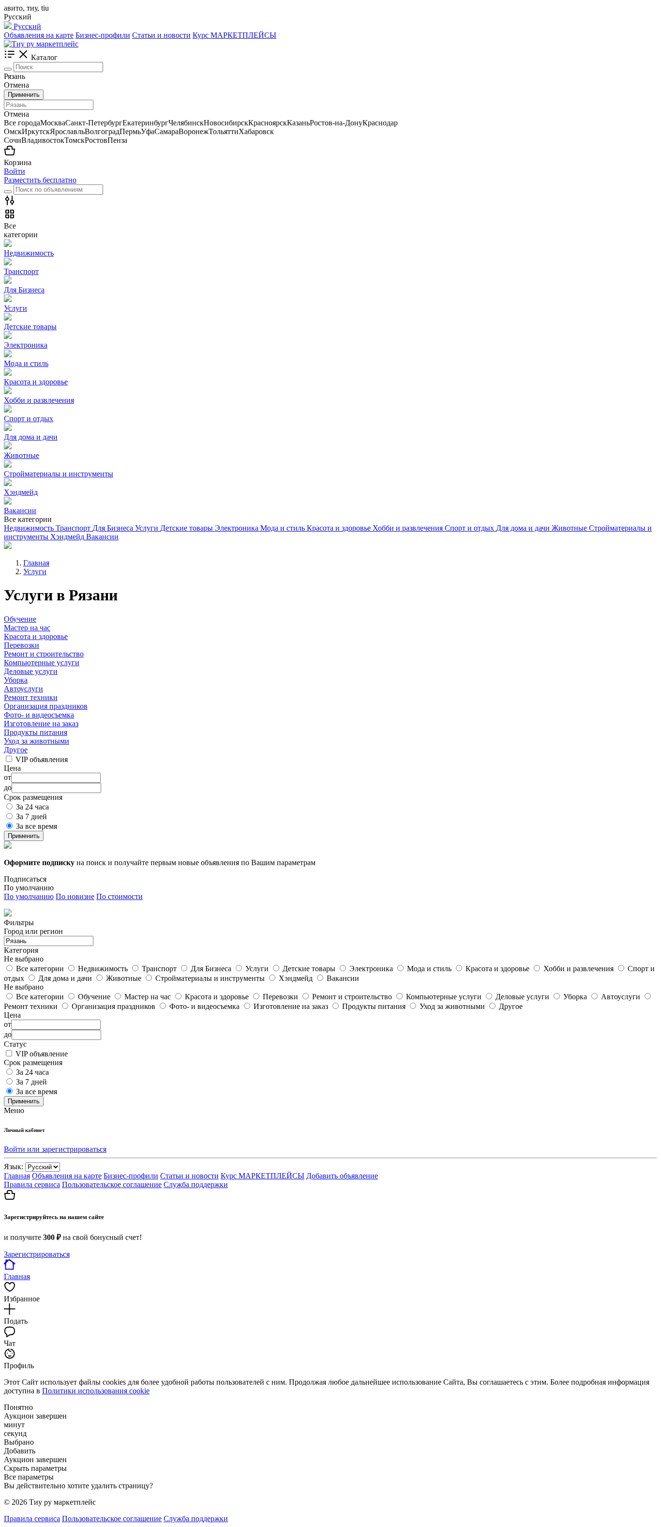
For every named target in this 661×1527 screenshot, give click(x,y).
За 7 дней (31, 816)
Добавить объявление (342, 1176)
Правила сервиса (32, 1184)
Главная (17, 1176)
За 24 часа (32, 807)
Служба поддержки (196, 1184)
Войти (14, 171)
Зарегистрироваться (37, 1254)
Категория (21, 950)
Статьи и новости (161, 35)
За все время (36, 826)
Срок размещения (33, 1062)
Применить (24, 94)
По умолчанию (29, 896)
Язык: (13, 1166)
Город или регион (33, 931)
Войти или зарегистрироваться (55, 1149)
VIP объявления (41, 759)
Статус (15, 1044)
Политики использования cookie (96, 1391)
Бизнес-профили (102, 35)
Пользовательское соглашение (112, 1184)
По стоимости (119, 896)
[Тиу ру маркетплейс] (41, 44)
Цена (12, 1015)
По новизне (75, 896)
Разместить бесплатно (40, 180)
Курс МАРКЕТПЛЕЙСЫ (234, 35)
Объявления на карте (39, 35)
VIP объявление (41, 1054)
